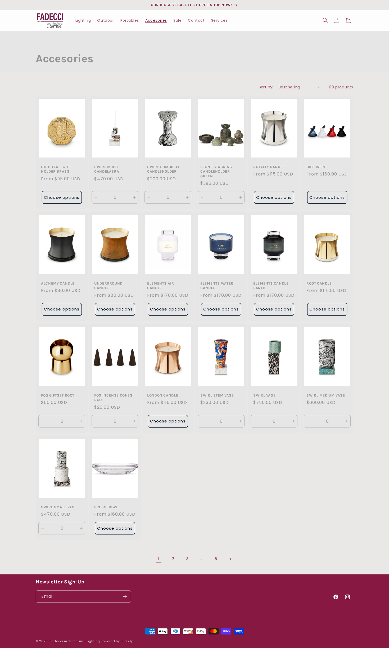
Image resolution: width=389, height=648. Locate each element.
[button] (325, 20)
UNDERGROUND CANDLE (108, 285)
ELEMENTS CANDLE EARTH (270, 285)
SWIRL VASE (264, 395)
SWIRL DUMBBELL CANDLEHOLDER (163, 168)
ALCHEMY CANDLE (58, 283)
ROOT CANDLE (319, 283)
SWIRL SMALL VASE (59, 507)
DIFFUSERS (316, 166)
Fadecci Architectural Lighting (75, 641)
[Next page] (230, 559)
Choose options (61, 197)
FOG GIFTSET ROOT (57, 395)
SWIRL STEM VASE (217, 395)
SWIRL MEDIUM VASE (325, 395)
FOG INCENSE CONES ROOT (113, 397)
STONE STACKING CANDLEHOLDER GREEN (216, 171)
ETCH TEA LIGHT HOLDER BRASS (55, 168)
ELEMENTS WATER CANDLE (216, 285)
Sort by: (266, 87)
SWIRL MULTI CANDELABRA (106, 168)
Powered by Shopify (117, 641)
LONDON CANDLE (162, 395)
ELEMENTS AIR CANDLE (160, 285)
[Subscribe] (125, 596)
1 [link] (159, 559)
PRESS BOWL (106, 507)
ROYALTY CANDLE (269, 166)
